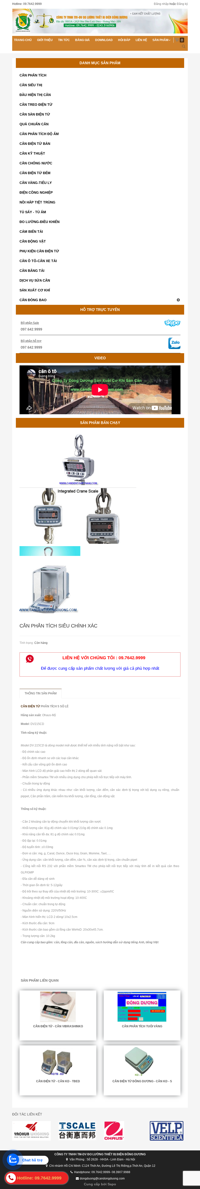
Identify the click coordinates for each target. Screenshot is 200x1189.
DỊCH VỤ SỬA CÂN (35, 280)
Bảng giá (82, 40)
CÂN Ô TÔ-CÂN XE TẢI (38, 261)
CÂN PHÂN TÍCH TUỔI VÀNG (142, 1026)
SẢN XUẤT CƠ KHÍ (35, 290)
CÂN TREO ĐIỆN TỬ (36, 104)
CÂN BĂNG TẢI (32, 271)
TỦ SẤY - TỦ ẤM (33, 212)
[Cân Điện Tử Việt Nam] (100, 21)
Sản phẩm (160, 40)
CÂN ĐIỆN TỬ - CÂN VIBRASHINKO (58, 1026)
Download (104, 40)
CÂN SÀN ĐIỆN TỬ (35, 114)
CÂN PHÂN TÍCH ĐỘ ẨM (39, 134)
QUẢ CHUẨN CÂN (34, 124)
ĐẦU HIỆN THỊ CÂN (35, 95)
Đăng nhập (161, 4)
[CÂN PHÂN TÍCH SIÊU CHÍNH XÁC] (100, 588)
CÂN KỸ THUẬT (32, 153)
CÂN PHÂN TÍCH (33, 75)
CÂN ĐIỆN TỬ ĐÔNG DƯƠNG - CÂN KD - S (142, 1081)
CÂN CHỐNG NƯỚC (36, 163)
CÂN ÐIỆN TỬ (30, 706)
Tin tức (64, 40)
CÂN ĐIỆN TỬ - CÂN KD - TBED (58, 1081)
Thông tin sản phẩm (41, 693)
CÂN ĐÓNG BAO (33, 300)
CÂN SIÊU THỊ (31, 85)
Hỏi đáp (124, 40)
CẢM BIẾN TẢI (31, 232)
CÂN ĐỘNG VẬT (33, 241)
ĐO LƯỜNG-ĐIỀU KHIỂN (40, 222)
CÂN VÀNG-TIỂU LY (36, 183)
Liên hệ (141, 40)
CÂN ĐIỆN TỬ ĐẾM (35, 173)
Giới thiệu (45, 40)
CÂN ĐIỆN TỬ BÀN (35, 144)
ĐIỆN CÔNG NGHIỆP (36, 192)
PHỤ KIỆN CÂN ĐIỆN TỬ (39, 251)
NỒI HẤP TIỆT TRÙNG (37, 202)
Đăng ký (182, 4)
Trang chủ (23, 40)
